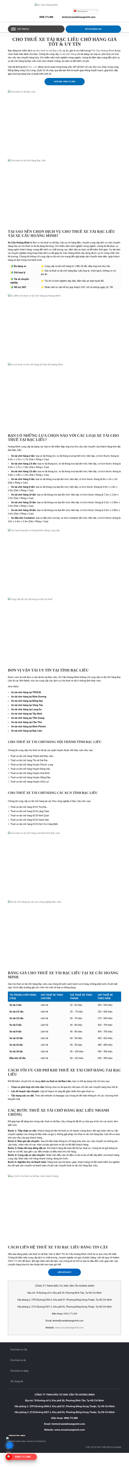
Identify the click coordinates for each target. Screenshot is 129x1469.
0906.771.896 (46, 17)
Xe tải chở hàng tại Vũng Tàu (27, 705)
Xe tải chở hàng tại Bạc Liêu (26, 730)
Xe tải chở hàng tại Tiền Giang (27, 718)
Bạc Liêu (32, 66)
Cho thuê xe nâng (19, 1370)
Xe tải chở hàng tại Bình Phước (28, 726)
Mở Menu (23, 29)
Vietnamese (82, 11)
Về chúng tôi (16, 1381)
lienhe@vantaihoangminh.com (78, 17)
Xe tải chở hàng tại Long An (26, 709)
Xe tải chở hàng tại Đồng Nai (27, 700)
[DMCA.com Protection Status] (64, 1435)
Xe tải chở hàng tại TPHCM (26, 692)
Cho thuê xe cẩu (18, 1349)
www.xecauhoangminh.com (69, 1327)
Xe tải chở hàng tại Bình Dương (28, 696)
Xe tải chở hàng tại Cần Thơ (26, 722)
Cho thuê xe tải (18, 1360)
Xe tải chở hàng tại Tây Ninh (26, 713)
